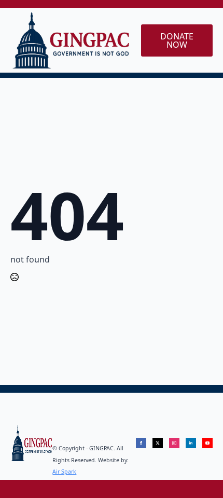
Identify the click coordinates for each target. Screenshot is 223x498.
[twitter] (157, 443)
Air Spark (64, 471)
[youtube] (207, 443)
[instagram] (174, 443)
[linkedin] (191, 443)
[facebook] (141, 443)
